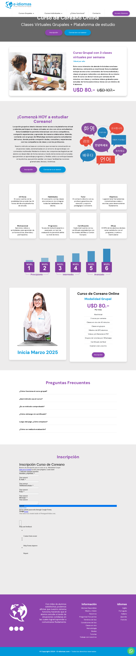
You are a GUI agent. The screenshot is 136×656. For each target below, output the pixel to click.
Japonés (123, 617)
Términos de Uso (90, 620)
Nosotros (93, 614)
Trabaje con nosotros (88, 637)
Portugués (123, 611)
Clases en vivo (91, 625)
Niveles (94, 631)
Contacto (97, 13)
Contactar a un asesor (77, 32)
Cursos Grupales (25, 13)
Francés (124, 620)
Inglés (125, 608)
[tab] (68, 391)
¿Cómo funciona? (77, 13)
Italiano (124, 614)
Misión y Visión (91, 611)
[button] (68, 391)
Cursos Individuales (52, 13)
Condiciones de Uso (89, 622)
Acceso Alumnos (121, 13)
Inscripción (54, 32)
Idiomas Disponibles (89, 608)
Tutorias (93, 634)
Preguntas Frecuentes (88, 617)
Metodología (92, 628)
